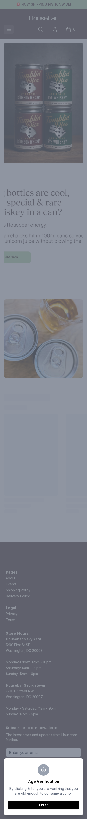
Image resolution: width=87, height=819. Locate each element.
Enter (43, 805)
